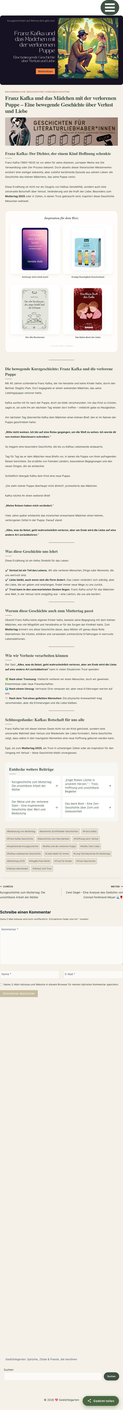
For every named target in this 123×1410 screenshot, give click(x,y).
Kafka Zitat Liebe (89, 846)
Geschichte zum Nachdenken (53, 838)
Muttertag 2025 (16, 861)
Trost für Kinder (63, 861)
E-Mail (70, 974)
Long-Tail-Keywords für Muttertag (92, 853)
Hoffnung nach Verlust (86, 838)
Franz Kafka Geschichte (20, 838)
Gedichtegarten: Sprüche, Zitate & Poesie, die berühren (41, 1359)
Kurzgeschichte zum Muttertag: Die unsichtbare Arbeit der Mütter (22, 892)
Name (6, 974)
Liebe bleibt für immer (57, 853)
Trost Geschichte (85, 861)
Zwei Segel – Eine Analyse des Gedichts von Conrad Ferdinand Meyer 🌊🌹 (94, 892)
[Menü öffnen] (110, 7)
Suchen (8, 1369)
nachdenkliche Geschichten (24, 91)
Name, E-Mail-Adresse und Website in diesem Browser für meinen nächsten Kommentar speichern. (61, 984)
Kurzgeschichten (58, 91)
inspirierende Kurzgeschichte (22, 846)
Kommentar (9, 929)
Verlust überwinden (17, 868)
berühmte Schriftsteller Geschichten (59, 831)
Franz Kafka (90, 831)
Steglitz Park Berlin (39, 861)
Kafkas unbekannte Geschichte (24, 853)
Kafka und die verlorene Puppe (59, 846)
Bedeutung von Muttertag (21, 831)
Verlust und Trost (42, 868)
